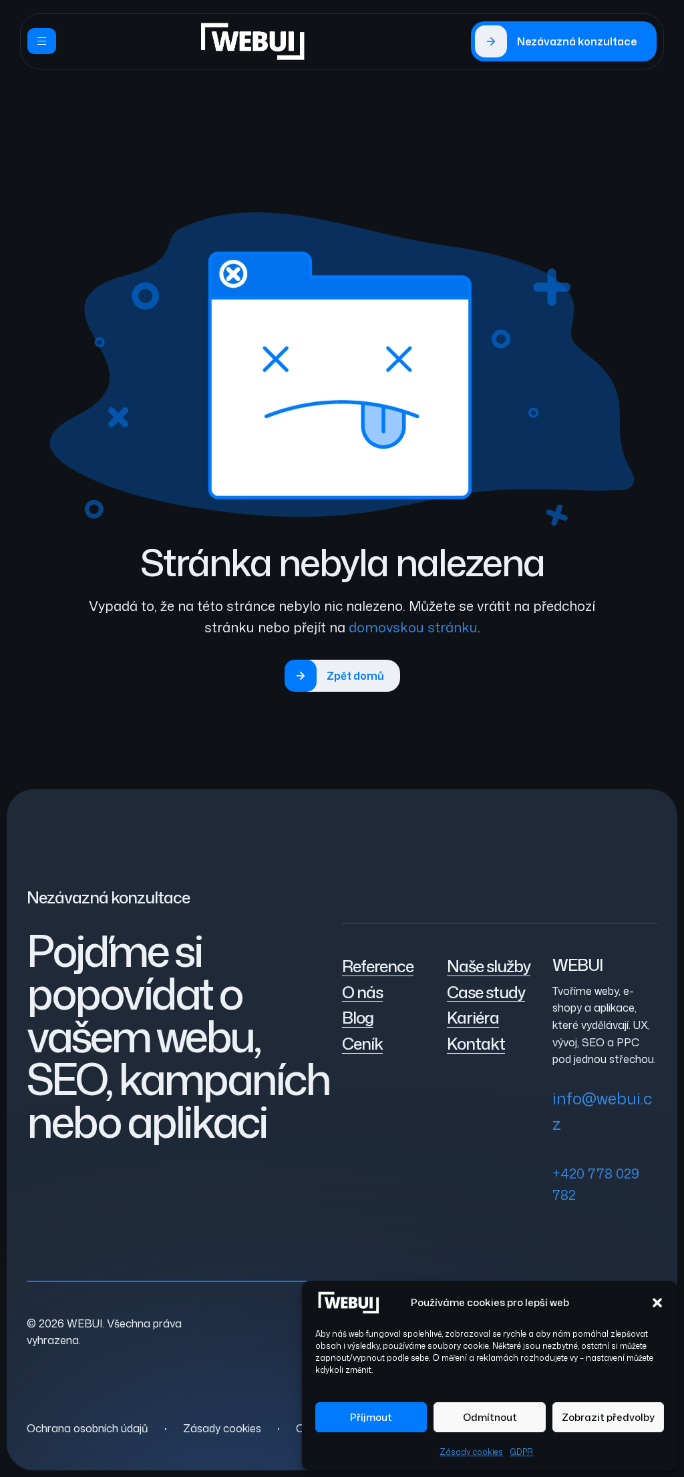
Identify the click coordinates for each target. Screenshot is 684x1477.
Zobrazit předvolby (608, 1417)
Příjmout (371, 1417)
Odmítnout (490, 1417)
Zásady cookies (471, 1452)
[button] (657, 1302)
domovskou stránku (413, 627)
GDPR (521, 1452)
